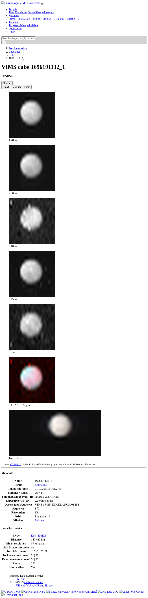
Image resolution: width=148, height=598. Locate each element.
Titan (11, 12)
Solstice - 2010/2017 (67, 18)
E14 (11, 54)
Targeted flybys (17, 25)
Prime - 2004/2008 (19, 18)
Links (12, 31)
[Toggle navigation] (42, 4)
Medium (7, 83)
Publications (16, 28)
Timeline (14, 22)
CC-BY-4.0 (15, 464)
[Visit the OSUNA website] (11, 591)
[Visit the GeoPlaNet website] (12, 594)
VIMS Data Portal (30, 3)
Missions (14, 15)
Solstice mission (18, 48)
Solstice (39, 520)
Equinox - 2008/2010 (43, 18)
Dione (31, 12)
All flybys (32, 25)
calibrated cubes (33, 582)
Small (6, 87)
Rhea (38, 12)
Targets (13, 9)
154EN (42, 535)
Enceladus (21, 12)
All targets (48, 12)
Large (27, 87)
